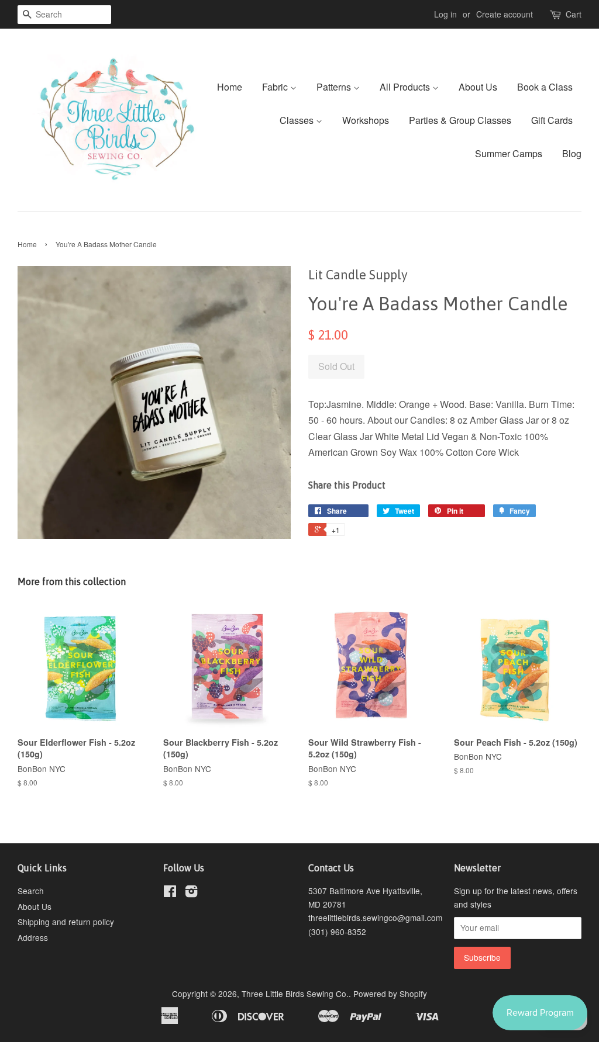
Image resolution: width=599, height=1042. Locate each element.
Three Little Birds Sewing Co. (295, 993)
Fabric (276, 87)
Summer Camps (508, 153)
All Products (406, 87)
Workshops (365, 120)
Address (33, 937)
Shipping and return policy (66, 921)
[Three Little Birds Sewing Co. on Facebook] (170, 893)
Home (229, 87)
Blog (571, 153)
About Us (478, 87)
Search (31, 890)
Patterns (334, 87)
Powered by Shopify (390, 993)
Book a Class (545, 87)
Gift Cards (552, 120)
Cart (573, 14)
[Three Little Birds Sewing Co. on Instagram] (191, 893)
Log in (445, 14)
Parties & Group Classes (460, 120)
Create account (504, 14)
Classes (298, 120)
